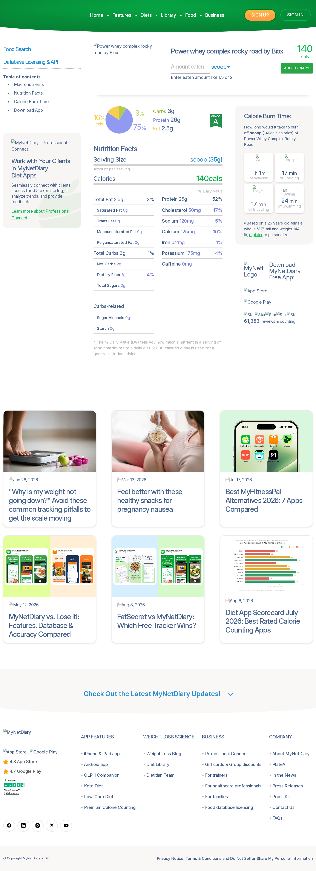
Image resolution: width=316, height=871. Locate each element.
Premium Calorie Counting (110, 807)
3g (164, 111)
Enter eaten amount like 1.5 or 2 (201, 77)
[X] (52, 826)
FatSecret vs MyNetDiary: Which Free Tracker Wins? (156, 621)
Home (96, 15)
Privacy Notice (170, 858)
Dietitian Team (160, 775)
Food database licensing (229, 807)
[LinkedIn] (23, 826)
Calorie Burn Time (31, 101)
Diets (146, 15)
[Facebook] (9, 826)
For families (216, 796)
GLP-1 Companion (102, 775)
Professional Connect (226, 753)
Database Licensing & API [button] (30, 62)
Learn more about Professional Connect (40, 214)
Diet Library (157, 764)
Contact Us (283, 807)
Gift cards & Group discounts (233, 764)
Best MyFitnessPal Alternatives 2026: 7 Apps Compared (263, 500)
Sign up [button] (260, 15)
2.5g (163, 128)
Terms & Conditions (203, 858)
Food (190, 15)
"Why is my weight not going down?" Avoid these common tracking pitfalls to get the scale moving (49, 504)
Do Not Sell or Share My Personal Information (271, 858)
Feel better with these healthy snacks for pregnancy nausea (149, 500)
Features (121, 15)
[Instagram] (38, 826)
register (255, 234)
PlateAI (279, 764)
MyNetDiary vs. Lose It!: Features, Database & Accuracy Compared (44, 625)
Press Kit (281, 796)
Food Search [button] (17, 49)
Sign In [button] (295, 14)
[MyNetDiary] (37, 13)
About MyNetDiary (291, 753)
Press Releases (287, 785)
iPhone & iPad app (102, 753)
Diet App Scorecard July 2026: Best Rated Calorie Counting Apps (262, 621)
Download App (28, 110)
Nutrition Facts (28, 93)
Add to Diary (297, 68)
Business (214, 15)
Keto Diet (93, 785)
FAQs (277, 818)
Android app (96, 764)
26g (167, 119)
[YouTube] (66, 826)
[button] (278, 290)
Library (168, 15)
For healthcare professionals (233, 785)
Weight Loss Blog (163, 753)
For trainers (216, 775)
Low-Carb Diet (98, 796)
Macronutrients (29, 84)
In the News (284, 775)
